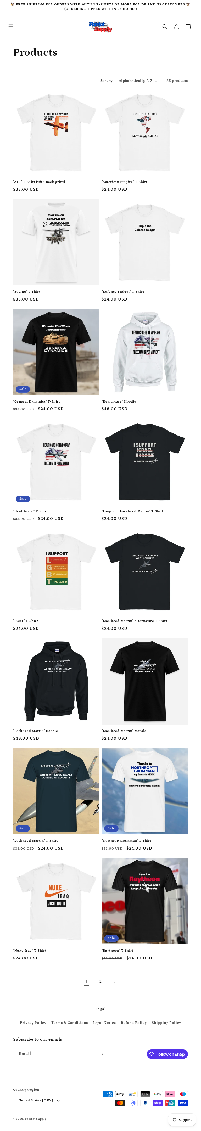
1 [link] (86, 982)
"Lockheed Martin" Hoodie (35, 731)
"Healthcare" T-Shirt (30, 511)
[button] (11, 26)
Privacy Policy (33, 1023)
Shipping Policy (166, 1023)
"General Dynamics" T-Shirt (36, 402)
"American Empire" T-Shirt (124, 182)
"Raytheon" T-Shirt (117, 951)
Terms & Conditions (69, 1023)
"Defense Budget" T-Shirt (123, 292)
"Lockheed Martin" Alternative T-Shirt (134, 621)
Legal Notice (104, 1023)
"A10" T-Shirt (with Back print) (39, 182)
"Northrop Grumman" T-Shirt (127, 841)
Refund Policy (134, 1023)
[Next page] (114, 982)
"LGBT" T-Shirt (25, 621)
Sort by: (107, 81)
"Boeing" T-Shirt (27, 292)
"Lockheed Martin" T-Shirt (35, 841)
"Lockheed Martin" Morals (124, 731)
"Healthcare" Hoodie (119, 402)
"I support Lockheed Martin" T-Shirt (133, 511)
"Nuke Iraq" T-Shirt (29, 951)
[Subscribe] (101, 1054)
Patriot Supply (36, 1119)
